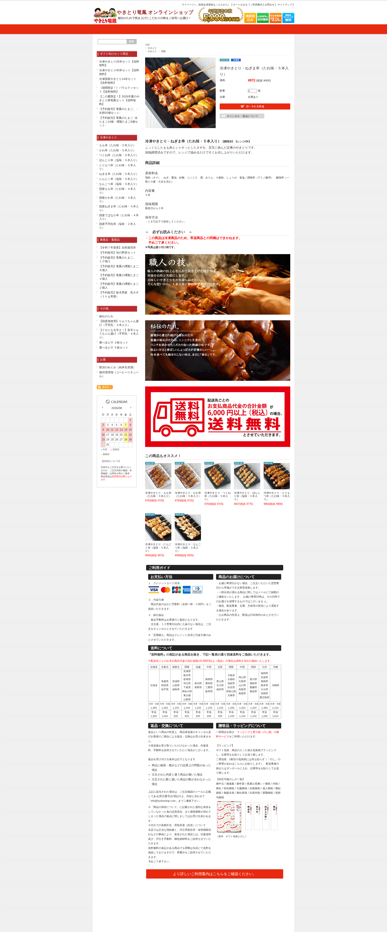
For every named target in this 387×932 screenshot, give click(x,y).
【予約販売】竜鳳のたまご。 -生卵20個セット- (118, 110)
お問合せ (269, 4)
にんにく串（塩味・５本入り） (119, 179)
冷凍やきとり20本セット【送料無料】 (119, 63)
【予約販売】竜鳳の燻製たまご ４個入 (119, 277)
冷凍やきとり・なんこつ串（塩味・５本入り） (188, 547)
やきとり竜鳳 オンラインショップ (155, 12)
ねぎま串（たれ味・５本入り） (119, 173)
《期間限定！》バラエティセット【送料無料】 (119, 89)
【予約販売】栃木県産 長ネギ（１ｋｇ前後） (119, 294)
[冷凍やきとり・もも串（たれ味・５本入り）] (158, 486)
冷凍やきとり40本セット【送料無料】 (119, 72)
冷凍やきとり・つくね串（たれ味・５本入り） (217, 496)
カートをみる (240, 4)
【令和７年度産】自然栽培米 (117, 247)
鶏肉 (163, 51)
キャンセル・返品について (242, 116)
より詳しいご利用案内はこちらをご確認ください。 (214, 874)
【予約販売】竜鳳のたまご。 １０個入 (119, 259)
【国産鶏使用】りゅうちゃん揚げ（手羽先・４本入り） (119, 323)
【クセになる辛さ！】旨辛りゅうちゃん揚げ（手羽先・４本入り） (119, 333)
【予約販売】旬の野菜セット (117, 252)
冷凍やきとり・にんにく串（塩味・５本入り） (158, 547)
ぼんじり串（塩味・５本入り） (119, 160)
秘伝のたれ (106, 316)
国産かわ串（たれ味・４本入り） (117, 199)
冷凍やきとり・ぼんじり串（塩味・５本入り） (247, 496)
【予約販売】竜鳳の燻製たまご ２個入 (119, 285)
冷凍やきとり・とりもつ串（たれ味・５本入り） (277, 496)
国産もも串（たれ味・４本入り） (117, 190)
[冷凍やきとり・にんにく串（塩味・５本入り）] (158, 538)
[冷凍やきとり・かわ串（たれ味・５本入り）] (188, 486)
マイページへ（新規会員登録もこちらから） (206, 4)
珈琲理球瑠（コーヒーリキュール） (119, 374)
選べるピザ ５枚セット (113, 347)
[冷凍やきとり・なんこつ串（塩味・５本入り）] (188, 538)
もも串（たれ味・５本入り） (117, 145)
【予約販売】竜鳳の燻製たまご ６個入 (119, 268)
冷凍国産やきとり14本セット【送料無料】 (117, 80)
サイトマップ (285, 4)
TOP (147, 45)
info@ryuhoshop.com (163, 800)
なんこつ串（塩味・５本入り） (119, 184)
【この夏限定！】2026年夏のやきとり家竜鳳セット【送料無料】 (119, 100)
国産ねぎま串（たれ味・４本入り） (119, 208)
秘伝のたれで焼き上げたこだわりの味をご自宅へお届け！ (154, 18)
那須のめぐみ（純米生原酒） (117, 367)
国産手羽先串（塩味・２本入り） (117, 225)
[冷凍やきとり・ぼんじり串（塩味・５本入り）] (247, 486)
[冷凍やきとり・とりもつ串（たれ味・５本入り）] (277, 486)
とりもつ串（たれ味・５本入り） (117, 167)
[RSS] (105, 387)
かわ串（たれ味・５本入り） (117, 150)
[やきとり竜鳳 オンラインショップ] (105, 21)
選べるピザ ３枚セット (113, 342)
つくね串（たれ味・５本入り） (119, 155)
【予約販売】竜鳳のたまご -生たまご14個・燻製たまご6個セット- (118, 121)
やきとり (152, 48)
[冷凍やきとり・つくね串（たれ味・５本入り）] (217, 486)
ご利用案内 (256, 4)
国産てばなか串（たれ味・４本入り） (119, 217)
